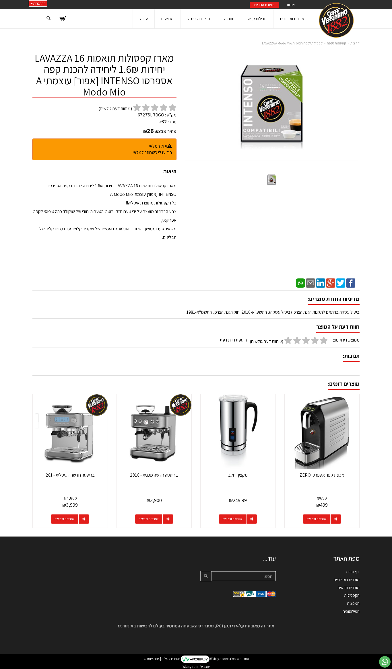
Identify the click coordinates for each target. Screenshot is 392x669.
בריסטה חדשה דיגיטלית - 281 (70, 475)
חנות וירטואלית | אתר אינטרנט (161, 659)
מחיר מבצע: (165, 131)
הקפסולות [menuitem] (352, 595)
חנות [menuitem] (230, 18)
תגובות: (351, 356)
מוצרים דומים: (344, 383)
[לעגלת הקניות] (62, 18)
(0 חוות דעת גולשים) (266, 341)
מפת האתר (346, 558)
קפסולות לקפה (336, 43)
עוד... (269, 558)
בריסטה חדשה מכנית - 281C (154, 475)
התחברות (39, 3)
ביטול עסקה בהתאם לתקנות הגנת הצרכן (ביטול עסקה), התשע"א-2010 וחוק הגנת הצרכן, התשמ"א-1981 (273, 312)
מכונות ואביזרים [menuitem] (292, 18)
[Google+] (330, 282)
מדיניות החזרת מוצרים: (334, 299)
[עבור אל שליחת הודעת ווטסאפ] (385, 662)
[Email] (310, 282)
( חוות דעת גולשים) (115, 109)
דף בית (355, 43)
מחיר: (167, 121)
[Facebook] (350, 282)
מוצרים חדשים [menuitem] (349, 587)
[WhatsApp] (300, 282)
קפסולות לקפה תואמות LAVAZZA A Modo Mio (292, 43)
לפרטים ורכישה (316, 519)
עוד (145, 18)
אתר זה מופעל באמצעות (196, 659)
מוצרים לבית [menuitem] (200, 18)
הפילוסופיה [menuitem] (351, 611)
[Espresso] (336, 20)
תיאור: (169, 171)
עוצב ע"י (196, 666)
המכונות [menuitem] (353, 603)
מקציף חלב (238, 475)
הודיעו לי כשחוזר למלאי (152, 152)
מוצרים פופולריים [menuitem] (347, 579)
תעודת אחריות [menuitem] (264, 4)
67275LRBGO (151, 115)
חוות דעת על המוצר (338, 326)
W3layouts (190, 666)
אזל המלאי (158, 146)
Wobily (214, 659)
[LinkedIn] (320, 282)
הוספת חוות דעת (233, 340)
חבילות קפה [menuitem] (257, 18)
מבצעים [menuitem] (167, 18)
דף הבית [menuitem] (353, 571)
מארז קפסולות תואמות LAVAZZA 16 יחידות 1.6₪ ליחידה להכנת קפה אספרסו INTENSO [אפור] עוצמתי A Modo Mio (104, 75)
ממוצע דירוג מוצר (290, 340)
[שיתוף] (336, 519)
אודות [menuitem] (291, 4)
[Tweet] (340, 282)
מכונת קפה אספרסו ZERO (322, 475)
